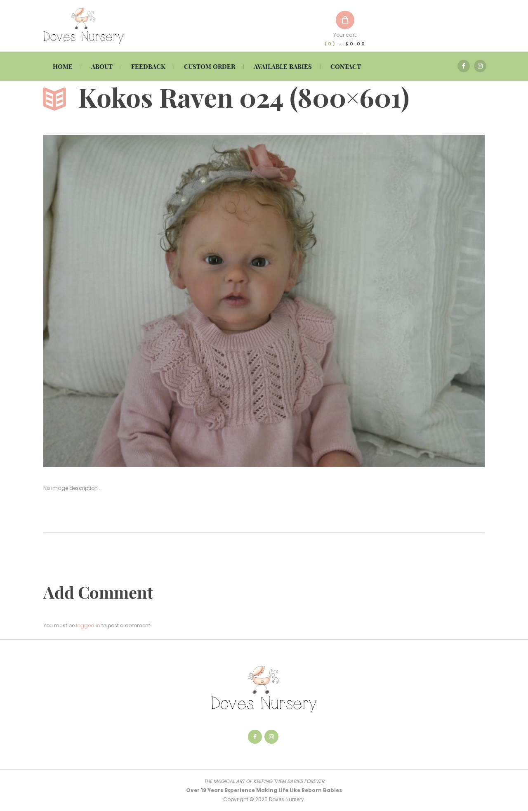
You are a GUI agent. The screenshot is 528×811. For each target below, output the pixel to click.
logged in (88, 625)
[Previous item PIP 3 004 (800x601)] (153, 301)
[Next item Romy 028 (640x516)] (374, 301)
